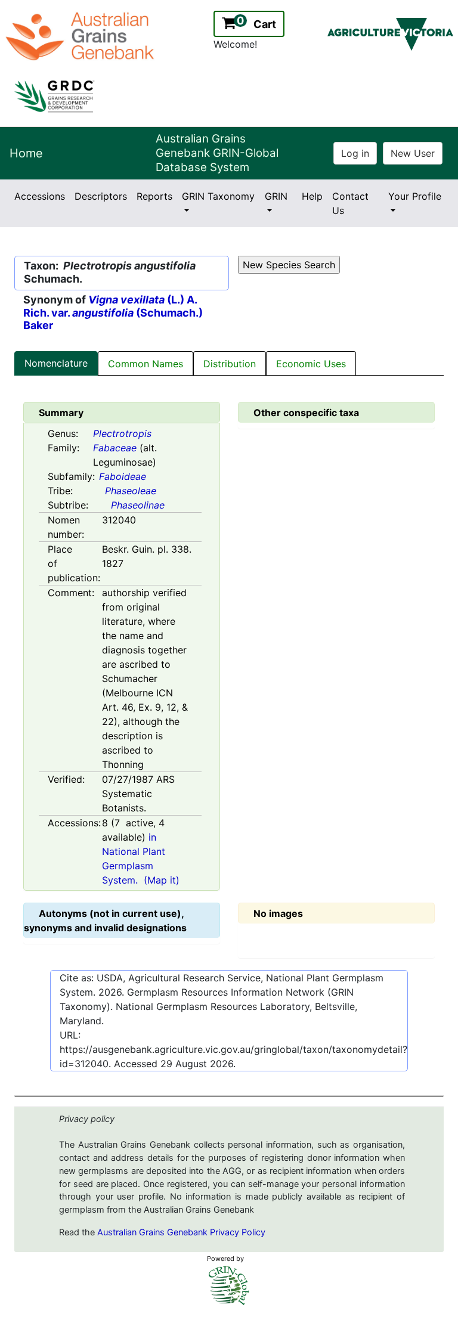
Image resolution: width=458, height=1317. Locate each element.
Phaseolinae (138, 505)
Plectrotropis (122, 433)
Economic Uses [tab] (311, 364)
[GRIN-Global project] (229, 1285)
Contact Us (350, 203)
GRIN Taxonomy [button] (218, 196)
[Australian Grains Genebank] (81, 35)
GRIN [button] (276, 196)
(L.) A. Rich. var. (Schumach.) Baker (113, 312)
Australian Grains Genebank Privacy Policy (181, 1232)
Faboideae (122, 476)
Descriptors (101, 196)
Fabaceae (115, 448)
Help (312, 196)
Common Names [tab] (145, 364)
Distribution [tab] (229, 364)
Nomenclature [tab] (56, 363)
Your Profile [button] (414, 196)
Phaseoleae (130, 491)
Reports (154, 196)
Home (26, 153)
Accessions (39, 196)
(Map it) (162, 880)
